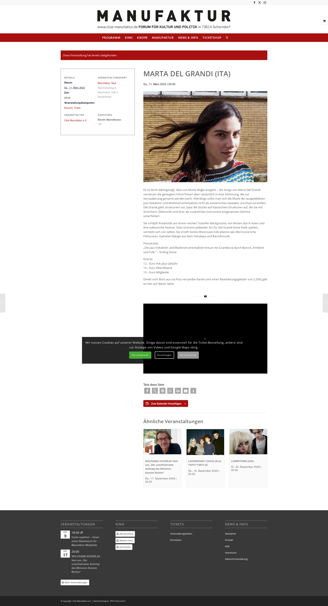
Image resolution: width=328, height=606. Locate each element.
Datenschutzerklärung (236, 559)
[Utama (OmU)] (2, 303)
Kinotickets (175, 540)
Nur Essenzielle (188, 355)
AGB (227, 546)
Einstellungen (164, 355)
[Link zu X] (259, 2)
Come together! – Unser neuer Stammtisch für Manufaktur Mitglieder (85, 540)
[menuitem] (111, 37)
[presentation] (162, 443)
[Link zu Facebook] (254, 2)
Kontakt (229, 540)
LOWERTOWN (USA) (242, 461)
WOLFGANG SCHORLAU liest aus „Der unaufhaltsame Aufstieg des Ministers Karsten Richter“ (86, 564)
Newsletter (230, 533)
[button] (147, 391)
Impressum (231, 552)
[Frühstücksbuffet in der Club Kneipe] (325, 303)
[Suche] (226, 37)
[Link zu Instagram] (264, 2)
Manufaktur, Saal (107, 83)
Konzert (68, 107)
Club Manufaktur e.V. (75, 120)
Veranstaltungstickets (181, 533)
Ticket (77, 107)
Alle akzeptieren (140, 355)
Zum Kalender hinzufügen (166, 403)
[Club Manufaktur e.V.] (164, 19)
